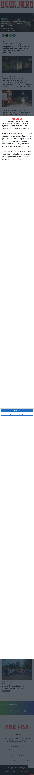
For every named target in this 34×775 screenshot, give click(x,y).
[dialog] (17, 387)
